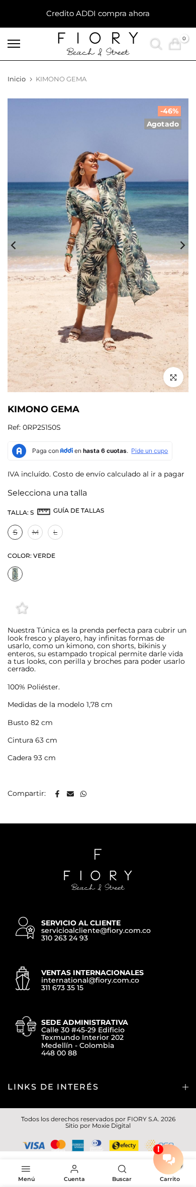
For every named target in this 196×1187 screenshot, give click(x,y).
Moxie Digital (111, 1125)
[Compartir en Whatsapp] (83, 794)
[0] (174, 44)
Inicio (17, 79)
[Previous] (20, 245)
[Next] (176, 245)
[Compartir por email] (70, 794)
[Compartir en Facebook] (57, 794)
